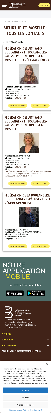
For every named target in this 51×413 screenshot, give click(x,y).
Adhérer (44, 5)
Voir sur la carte (40, 105)
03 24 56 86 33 (20, 239)
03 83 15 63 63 (20, 98)
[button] (47, 364)
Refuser (25, 397)
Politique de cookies (15, 410)
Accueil (7, 21)
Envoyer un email (17, 105)
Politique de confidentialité (32, 410)
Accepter (26, 390)
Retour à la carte (14, 42)
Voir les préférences (25, 405)
